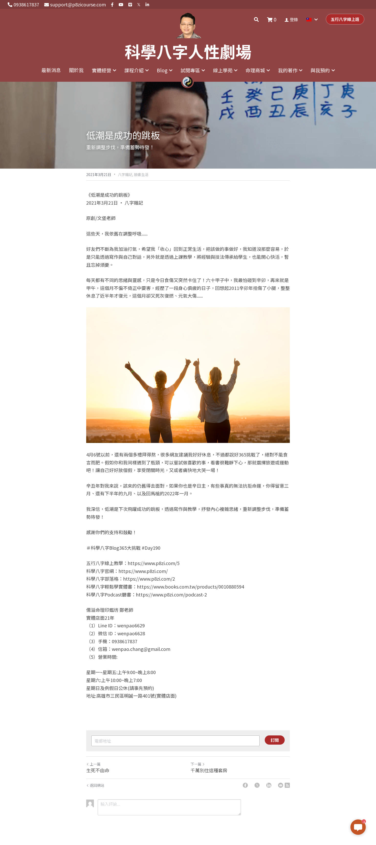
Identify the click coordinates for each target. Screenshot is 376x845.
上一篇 (95, 764)
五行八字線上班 (345, 19)
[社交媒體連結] (112, 5)
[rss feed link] (287, 785)
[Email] (280, 785)
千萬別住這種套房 (209, 770)
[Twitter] (257, 785)
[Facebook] (245, 785)
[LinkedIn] (268, 785)
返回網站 (97, 785)
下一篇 (196, 764)
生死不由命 (97, 770)
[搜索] (256, 19)
